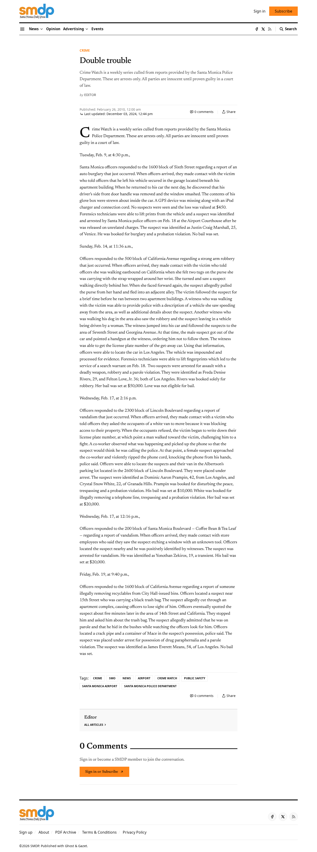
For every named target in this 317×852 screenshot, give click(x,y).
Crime (85, 50)
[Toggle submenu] (41, 29)
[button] (73, 29)
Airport (144, 678)
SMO (112, 678)
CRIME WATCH (167, 678)
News (127, 678)
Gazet (82, 846)
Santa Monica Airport (99, 686)
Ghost (69, 846)
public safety (194, 678)
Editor (90, 95)
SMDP (34, 846)
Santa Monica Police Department (150, 686)
